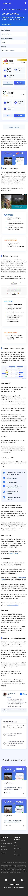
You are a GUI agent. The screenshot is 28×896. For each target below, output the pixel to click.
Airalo (11, 553)
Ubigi (16, 553)
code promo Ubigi (12, 605)
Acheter (19, 83)
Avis (8, 83)
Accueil (4, 9)
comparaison (12, 9)
